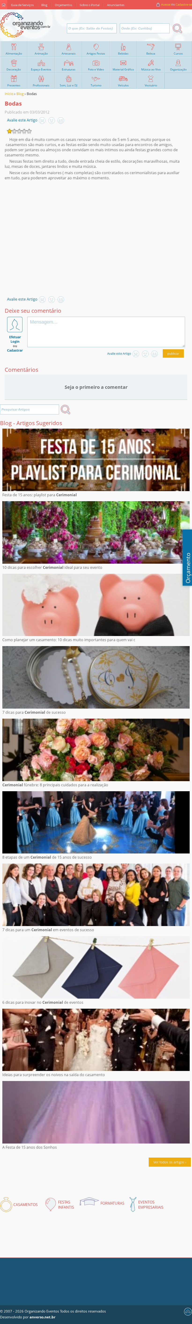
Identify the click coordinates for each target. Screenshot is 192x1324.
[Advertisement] (95, 234)
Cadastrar (15, 350)
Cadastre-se (184, 4)
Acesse (165, 4)
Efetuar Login (15, 339)
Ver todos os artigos (168, 1162)
